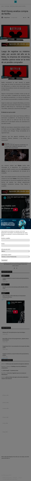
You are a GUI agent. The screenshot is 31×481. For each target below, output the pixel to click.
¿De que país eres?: (5, 249)
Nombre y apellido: (5, 238)
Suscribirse (4, 260)
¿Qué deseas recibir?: (6, 254)
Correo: (3, 243)
